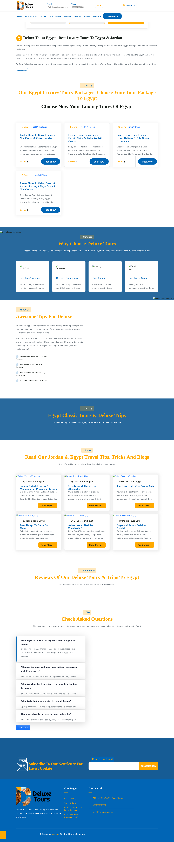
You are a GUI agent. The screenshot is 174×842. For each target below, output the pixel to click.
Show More (22, 71)
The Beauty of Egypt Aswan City (135, 485)
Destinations (31, 16)
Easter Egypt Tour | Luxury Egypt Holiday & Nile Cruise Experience (133, 138)
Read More (47, 505)
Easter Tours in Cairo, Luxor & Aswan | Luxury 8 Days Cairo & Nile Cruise (38, 186)
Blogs (87, 16)
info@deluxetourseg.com (102, 812)
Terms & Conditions (72, 803)
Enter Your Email (102, 759)
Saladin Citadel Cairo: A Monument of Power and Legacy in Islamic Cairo (38, 488)
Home (19, 16)
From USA (130, 6)
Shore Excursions (72, 16)
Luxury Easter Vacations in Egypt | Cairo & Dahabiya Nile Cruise (85, 138)
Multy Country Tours (51, 16)
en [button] (98, 6)
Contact (97, 16)
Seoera (55, 834)
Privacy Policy (70, 798)
